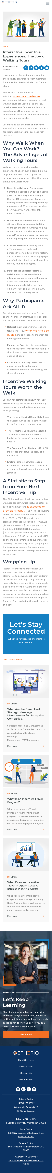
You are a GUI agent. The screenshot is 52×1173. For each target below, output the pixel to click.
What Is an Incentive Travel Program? (25, 800)
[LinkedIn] (23, 1089)
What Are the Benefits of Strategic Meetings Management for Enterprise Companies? (25, 714)
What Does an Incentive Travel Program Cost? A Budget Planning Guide (23, 885)
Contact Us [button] (26, 1073)
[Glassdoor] (29, 1089)
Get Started (26, 1034)
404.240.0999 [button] (26, 1079)
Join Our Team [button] (26, 1066)
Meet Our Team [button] (26, 1060)
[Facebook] (18, 1089)
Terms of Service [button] (26, 1103)
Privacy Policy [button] (26, 1099)
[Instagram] (34, 1089)
